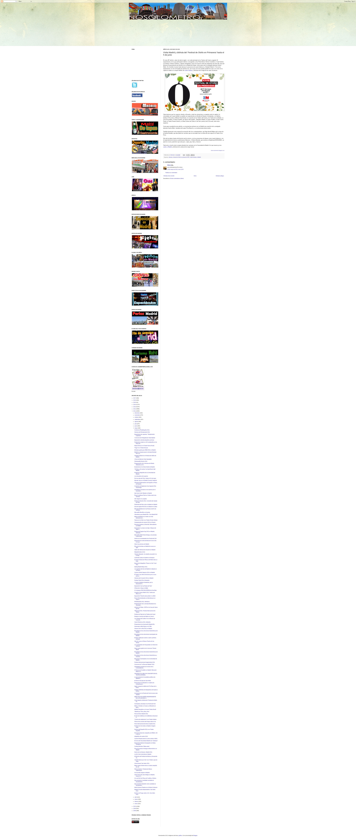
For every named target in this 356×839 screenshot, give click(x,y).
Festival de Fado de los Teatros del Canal (144, 614)
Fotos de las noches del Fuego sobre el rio (145, 721)
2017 (134, 398)
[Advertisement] (145, 32)
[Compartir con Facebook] (192, 155)
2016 (134, 400)
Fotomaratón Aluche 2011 (140, 461)
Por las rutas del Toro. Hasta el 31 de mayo (145, 478)
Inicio (195, 176)
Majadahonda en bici (139, 552)
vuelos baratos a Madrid (195, 157)
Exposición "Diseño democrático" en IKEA (144, 596)
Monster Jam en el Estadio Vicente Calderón (145, 480)
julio (136, 423)
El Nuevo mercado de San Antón (142, 680)
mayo (136, 428)
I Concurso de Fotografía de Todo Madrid (144, 437)
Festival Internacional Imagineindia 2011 (144, 662)
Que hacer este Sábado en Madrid (143, 493)
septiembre (138, 419)
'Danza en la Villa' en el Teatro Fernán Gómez (145, 520)
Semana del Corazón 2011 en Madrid (143, 578)
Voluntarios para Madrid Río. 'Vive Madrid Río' (146, 514)
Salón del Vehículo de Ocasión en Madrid (144, 549)
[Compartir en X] (190, 155)
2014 (134, 404)
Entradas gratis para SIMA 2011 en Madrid (145, 450)
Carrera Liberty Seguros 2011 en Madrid (144, 572)
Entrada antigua (220, 176)
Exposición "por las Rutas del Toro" (143, 586)
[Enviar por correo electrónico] (187, 155)
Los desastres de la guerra (141, 476)
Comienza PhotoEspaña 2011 (142, 430)
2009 (134, 808)
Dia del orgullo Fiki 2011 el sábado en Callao (145, 506)
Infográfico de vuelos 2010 (141, 736)
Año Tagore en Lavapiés (140, 498)
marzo (136, 799)
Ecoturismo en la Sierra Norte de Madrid (144, 467)
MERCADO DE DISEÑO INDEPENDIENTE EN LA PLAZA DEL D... (145, 697)
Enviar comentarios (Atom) (177, 178)
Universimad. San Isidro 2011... (142, 763)
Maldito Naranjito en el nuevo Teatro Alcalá (145, 709)
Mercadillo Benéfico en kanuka (142, 512)
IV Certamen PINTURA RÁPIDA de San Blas (145, 590)
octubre (137, 417)
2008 (134, 810)
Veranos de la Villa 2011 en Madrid (143, 628)
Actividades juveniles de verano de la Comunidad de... (143, 667)
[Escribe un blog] (188, 155)
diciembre (137, 413)
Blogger (195, 835)
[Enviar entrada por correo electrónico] (183, 155)
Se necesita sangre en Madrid (142, 772)
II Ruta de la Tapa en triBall (141, 588)
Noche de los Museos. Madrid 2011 (143, 752)
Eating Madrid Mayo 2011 (140, 566)
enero (136, 803)
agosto (136, 421)
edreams (171, 157)
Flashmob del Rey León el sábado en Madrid (145, 504)
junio (136, 426)
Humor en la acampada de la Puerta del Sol (145, 538)
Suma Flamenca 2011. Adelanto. (142, 622)
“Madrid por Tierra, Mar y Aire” (141, 711)
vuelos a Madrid (167, 147)
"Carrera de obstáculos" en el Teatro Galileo (145, 719)
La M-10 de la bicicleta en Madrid (142, 754)
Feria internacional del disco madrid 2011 (144, 723)
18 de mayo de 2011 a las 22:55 (175, 169)
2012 (134, 409)
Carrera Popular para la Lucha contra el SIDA (145, 738)
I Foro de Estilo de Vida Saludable (143, 459)
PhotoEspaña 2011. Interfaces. (142, 601)
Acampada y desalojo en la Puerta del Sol (145, 703)
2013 (134, 406)
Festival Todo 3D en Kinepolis (141, 580)
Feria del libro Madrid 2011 (141, 713)
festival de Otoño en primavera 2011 (181, 157)
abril (136, 797)
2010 (134, 806)
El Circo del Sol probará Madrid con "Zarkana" (146, 740)
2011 (134, 411)
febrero (137, 801)
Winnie (169, 165)
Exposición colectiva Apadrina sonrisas (144, 440)
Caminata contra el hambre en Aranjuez (144, 557)
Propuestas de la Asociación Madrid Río (144, 624)
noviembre (137, 415)
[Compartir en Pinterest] (194, 155)
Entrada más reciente (169, 176)
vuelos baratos (188, 70)
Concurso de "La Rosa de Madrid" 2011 (144, 664)
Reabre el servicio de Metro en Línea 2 (144, 616)
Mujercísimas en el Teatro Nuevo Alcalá (144, 445)
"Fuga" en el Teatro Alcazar (141, 447)
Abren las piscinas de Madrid (141, 544)
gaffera (180, 835)
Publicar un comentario (171, 172)
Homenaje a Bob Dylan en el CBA (143, 626)
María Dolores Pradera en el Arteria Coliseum (145, 787)
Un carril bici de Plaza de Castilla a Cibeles (145, 778)
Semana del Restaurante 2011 (142, 432)
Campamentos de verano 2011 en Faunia (144, 522)
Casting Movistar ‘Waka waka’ (142, 746)
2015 (134, 402)
